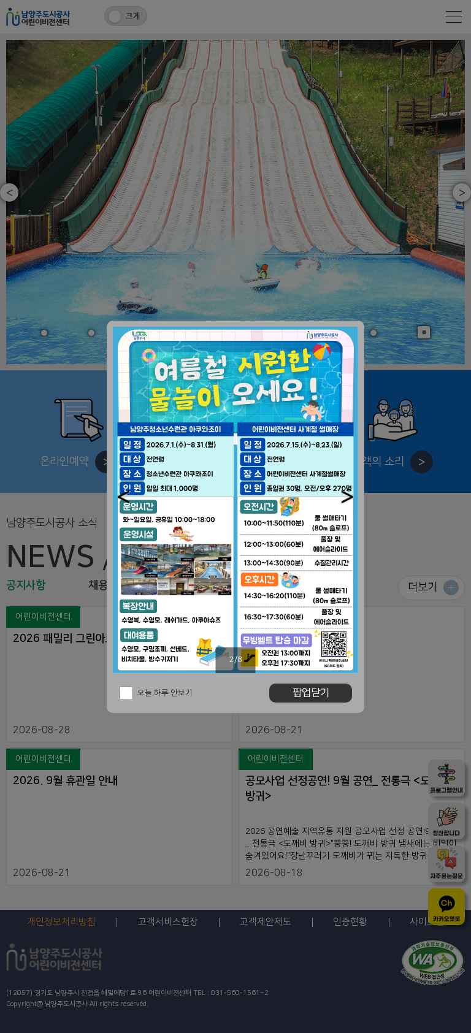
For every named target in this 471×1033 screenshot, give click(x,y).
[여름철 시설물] (235, 500)
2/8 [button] (235, 659)
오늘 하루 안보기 (165, 692)
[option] (235, 500)
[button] (123, 497)
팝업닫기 (311, 692)
